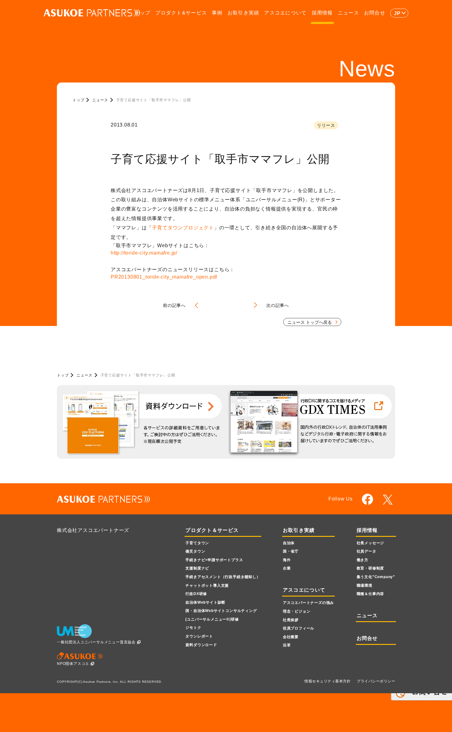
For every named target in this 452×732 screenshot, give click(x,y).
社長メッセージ (370, 543)
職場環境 (364, 585)
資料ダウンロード (201, 645)
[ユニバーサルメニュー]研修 (212, 619)
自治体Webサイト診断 (205, 602)
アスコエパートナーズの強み (308, 603)
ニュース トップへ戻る (309, 322)
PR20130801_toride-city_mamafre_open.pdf (164, 277)
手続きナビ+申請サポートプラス (214, 560)
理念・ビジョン (297, 611)
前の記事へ (174, 305)
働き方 (362, 560)
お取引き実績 (244, 12)
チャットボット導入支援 (207, 585)
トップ (142, 12)
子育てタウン (197, 543)
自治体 (289, 543)
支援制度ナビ (197, 568)
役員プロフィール (298, 628)
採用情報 (322, 12)
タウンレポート (199, 636)
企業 (287, 568)
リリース (326, 125)
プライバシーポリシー (376, 681)
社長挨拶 (291, 620)
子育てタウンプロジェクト (183, 227)
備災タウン (195, 551)
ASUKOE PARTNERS (92, 13)
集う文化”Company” (376, 577)
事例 (217, 12)
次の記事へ (277, 305)
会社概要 (291, 637)
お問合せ (374, 12)
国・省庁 (291, 551)
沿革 (287, 645)
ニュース (348, 12)
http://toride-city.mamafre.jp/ (144, 252)
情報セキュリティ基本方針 (327, 681)
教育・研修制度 (370, 568)
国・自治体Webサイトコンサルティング (221, 611)
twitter (389, 499)
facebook (367, 499)
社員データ (366, 551)
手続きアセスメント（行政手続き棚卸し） (222, 577)
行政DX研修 (196, 594)
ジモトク (193, 627)
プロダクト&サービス (181, 12)
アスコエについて (285, 12)
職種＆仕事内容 (370, 594)
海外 (287, 560)
